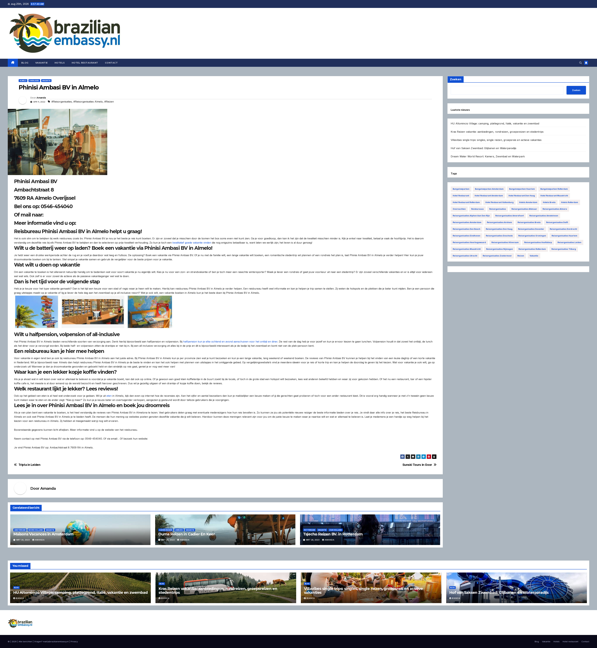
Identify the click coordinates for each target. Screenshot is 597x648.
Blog (24, 62)
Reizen (520, 256)
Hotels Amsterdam (528, 202)
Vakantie (41, 62)
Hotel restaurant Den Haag (522, 195)
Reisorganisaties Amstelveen (543, 215)
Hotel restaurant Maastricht (554, 195)
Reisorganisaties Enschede (499, 236)
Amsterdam (19, 530)
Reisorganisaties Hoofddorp (538, 242)
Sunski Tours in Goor (417, 465)
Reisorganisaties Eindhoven (466, 236)
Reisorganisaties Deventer (531, 229)
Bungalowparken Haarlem (522, 189)
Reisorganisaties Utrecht (465, 256)
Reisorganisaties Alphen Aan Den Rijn (471, 215)
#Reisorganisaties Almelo (88, 101)
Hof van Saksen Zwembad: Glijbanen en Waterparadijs (483, 148)
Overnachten (459, 209)
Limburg (179, 530)
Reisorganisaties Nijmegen (499, 249)
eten (109, 395)
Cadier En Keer (165, 530)
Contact (111, 62)
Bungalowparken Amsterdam (489, 189)
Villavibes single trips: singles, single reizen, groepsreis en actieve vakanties (496, 139)
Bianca (20, 598)
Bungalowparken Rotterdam (554, 189)
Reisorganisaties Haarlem (564, 236)
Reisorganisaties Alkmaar (524, 209)
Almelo (23, 81)
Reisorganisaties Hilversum (505, 242)
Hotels (60, 62)
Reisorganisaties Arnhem (499, 222)
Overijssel (34, 81)
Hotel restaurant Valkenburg (499, 202)
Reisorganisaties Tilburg (563, 249)
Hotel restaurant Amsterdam (489, 195)
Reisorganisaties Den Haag (499, 229)
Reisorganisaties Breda (529, 222)
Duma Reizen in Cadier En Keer (186, 534)
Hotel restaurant (85, 62)
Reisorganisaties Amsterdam (467, 222)
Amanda (41, 97)
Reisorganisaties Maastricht (467, 249)
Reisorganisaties (497, 209)
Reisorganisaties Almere (555, 209)
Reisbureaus (477, 209)
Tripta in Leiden (29, 465)
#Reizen (109, 101)
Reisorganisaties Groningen (532, 236)
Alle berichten (25, 641)
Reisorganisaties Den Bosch (466, 229)
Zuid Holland (335, 530)
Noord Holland (35, 530)
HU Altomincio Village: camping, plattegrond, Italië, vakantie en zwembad (495, 123)
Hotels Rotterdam (569, 202)
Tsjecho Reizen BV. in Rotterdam (333, 534)
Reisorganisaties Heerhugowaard (469, 242)
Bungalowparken (461, 189)
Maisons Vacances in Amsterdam (43, 534)
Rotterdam (309, 530)
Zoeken (576, 90)
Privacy (74, 641)
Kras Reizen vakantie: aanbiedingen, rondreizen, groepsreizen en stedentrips (497, 131)
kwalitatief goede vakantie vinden (191, 242)
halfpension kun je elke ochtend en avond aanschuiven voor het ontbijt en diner (230, 341)
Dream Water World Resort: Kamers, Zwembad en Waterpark (488, 156)
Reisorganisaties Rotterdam (532, 249)
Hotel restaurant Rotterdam (466, 202)
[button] (580, 62)
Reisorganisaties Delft (557, 222)
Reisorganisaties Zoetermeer (497, 256)
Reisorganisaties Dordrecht (563, 229)
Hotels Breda (549, 202)
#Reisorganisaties (61, 101)
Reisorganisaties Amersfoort (509, 215)
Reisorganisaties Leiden (569, 242)
